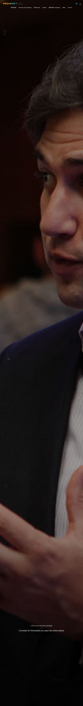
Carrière (44, 7)
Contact (70, 7)
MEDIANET (13, 7)
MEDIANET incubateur (54, 7)
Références (37, 7)
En (80, 4)
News (63, 7)
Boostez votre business (25, 7)
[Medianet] (13, 3)
